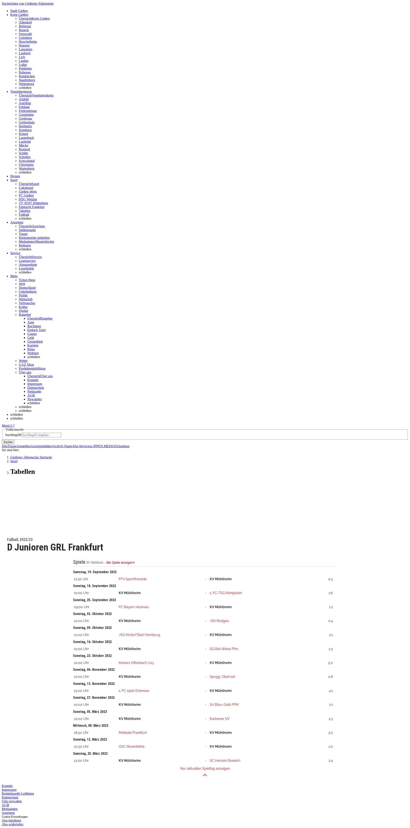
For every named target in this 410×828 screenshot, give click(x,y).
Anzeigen (8, 813)
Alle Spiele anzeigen (119, 563)
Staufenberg (27, 80)
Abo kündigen (11, 820)
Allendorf (25, 22)
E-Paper (66, 446)
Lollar (23, 64)
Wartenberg (26, 168)
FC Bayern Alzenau (134, 607)
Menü (6, 425)
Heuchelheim (28, 41)
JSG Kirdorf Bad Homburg (139, 635)
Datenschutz (35, 387)
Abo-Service (80, 446)
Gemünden (26, 114)
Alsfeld (24, 99)
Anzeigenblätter (41, 446)
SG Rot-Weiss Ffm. (224, 649)
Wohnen (33, 353)
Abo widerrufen (12, 824)
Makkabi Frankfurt (133, 733)
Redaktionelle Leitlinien (18, 793)
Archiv (56, 446)
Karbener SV (220, 719)
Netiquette (34, 391)
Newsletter (34, 399)
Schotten (25, 157)
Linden (23, 61)
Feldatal (24, 107)
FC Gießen (26, 195)
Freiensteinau (28, 111)
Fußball (24, 214)
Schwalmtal (27, 161)
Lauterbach (26, 137)
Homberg (25, 130)
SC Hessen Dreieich (225, 761)
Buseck (24, 30)
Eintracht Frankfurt (31, 207)
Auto (30, 322)
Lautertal (25, 141)
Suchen (8, 442)
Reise (31, 349)
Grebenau (25, 118)
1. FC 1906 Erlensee (134, 691)
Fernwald (25, 34)
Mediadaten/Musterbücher (36, 241)
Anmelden (23, 446)
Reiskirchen (27, 76)
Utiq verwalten (12, 801)
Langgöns (25, 49)
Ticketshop (122, 446)
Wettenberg (26, 84)
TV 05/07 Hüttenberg (33, 203)
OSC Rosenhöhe (131, 746)
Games (32, 334)
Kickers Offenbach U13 (136, 663)
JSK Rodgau (219, 621)
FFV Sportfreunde (133, 579)
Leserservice (27, 261)
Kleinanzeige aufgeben (34, 237)
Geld (30, 337)
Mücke (23, 145)
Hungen (24, 45)
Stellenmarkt (27, 230)
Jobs (5, 446)
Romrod (24, 149)
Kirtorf (23, 134)
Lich (22, 57)
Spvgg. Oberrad (222, 677)
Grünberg (25, 38)
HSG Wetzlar (28, 199)
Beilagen (25, 245)
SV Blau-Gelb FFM (224, 705)
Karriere (32, 345)
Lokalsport (26, 187)
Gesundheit (35, 341)
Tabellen (24, 211)
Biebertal (25, 26)
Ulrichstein (26, 164)
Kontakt (32, 380)
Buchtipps (34, 326)
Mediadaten (10, 809)
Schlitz (23, 153)
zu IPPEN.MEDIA (102, 446)
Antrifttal (25, 103)
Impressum (34, 384)
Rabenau (25, 72)
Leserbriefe (26, 268)
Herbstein (25, 126)
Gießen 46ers (28, 191)
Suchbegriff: (13, 435)
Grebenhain (27, 122)
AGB (31, 395)
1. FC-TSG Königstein (226, 593)
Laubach (25, 53)
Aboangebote (28, 264)
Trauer (23, 234)
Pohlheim (25, 68)
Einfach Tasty (36, 330)
